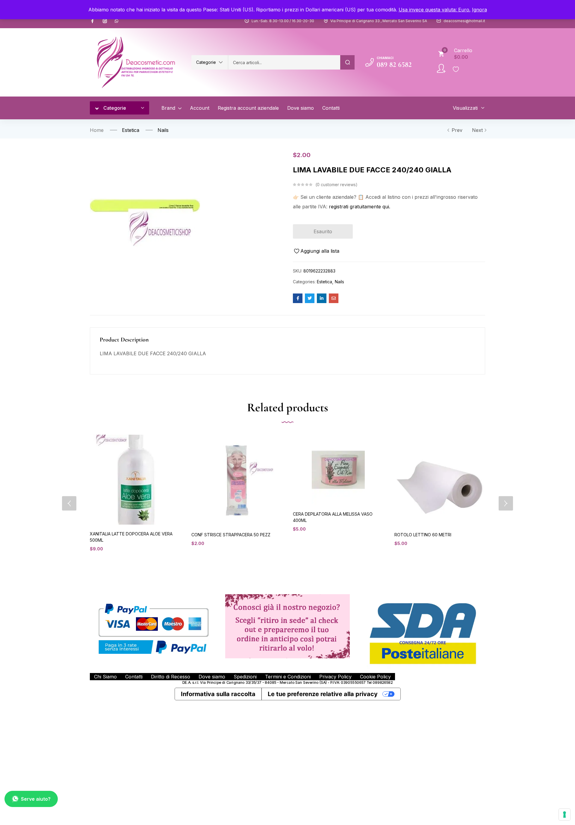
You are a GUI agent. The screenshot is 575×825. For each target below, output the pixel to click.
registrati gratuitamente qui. (359, 207)
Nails (163, 130)
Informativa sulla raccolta (218, 694)
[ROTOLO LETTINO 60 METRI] (439, 480)
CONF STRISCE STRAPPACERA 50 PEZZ (230, 534)
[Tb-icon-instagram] (105, 21)
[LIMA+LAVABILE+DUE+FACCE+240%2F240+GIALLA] (309, 298)
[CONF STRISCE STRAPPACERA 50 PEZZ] (236, 480)
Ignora (479, 10)
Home (97, 130)
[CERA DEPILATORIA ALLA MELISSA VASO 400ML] (338, 470)
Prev (457, 130)
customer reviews (336, 184)
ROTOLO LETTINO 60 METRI (422, 534)
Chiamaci (385, 58)
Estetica (130, 130)
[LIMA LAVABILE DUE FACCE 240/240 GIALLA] (297, 298)
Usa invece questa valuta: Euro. (434, 10)
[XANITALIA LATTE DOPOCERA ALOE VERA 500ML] (135, 480)
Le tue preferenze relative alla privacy (323, 694)
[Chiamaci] (369, 62)
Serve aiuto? (36, 799)
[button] (209, 62)
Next (477, 130)
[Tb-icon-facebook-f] (93, 21)
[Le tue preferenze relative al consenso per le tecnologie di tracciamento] (564, 814)
